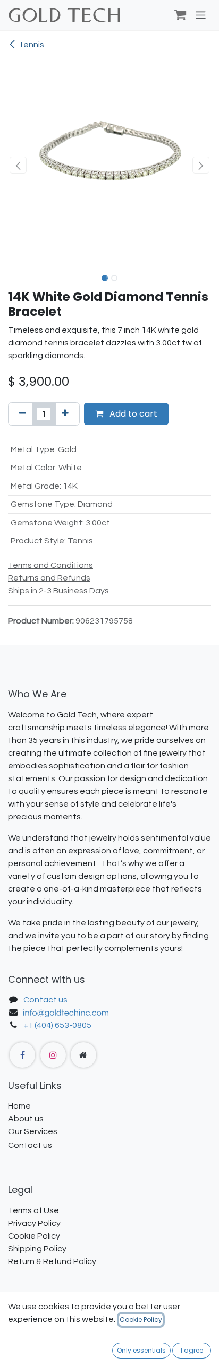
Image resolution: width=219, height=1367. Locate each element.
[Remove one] (22, 414)
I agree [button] (192, 1350)
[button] (18, 165)
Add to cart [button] (132, 414)
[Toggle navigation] (200, 14)
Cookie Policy (141, 1319)
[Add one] (65, 414)
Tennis (31, 44)
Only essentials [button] (141, 1350)
